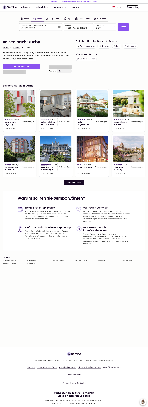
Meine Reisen (60, 7)
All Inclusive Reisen (57, 261)
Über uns (31, 367)
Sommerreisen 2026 (10, 261)
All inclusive (131, 46)
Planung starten (21, 66)
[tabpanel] (74, 27)
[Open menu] (143, 7)
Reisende (100, 26)
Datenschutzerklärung (47, 367)
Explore (76, 7)
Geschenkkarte (74, 375)
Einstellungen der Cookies (75, 383)
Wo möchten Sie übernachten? (33, 26)
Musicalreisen (31, 264)
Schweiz (16, 48)
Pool (118, 46)
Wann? (68, 26)
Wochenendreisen (9, 264)
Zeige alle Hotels (74, 182)
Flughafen (52, 71)
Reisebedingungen (67, 367)
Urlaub (24, 7)
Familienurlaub (127, 261)
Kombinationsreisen (81, 261)
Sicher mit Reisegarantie (89, 367)
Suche (123, 27)
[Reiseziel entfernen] (59, 27)
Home (6, 48)
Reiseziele (40, 7)
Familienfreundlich (87, 46)
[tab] (25, 19)
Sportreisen (102, 261)
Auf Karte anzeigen (87, 59)
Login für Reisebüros (111, 367)
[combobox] (39, 28)
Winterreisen (31, 261)
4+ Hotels (105, 46)
